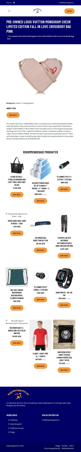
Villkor (71, 446)
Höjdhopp (14, 420)
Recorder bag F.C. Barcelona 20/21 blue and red (17, 330)
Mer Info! (13, 115)
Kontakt (64, 446)
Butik (69, 11)
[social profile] (14, 3)
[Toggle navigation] (9, 11)
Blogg (12, 432)
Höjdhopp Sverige (17, 428)
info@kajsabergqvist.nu (66, 3)
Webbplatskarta (68, 448)
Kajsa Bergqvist (16, 424)
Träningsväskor (28, 103)
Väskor (18, 103)
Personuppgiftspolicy (52, 448)
